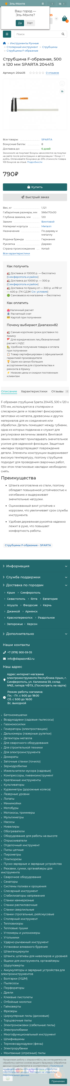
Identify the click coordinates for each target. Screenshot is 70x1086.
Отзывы (59, 391)
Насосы (9, 822)
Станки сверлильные (19, 909)
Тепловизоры (13, 923)
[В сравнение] (62, 91)
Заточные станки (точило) (22, 761)
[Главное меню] (42, 4)
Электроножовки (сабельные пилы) (29, 1025)
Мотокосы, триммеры (19, 812)
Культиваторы (14, 784)
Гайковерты (12, 1006)
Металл (46, 226)
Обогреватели (14, 831)
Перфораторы (14, 988)
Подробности (34, 162)
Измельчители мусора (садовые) (27, 771)
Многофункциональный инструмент (30, 1034)
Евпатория (50, 598)
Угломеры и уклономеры (22, 933)
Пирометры (12, 854)
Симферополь (30, 592)
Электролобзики (16, 1030)
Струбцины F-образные (22, 50)
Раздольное (46, 617)
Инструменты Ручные (24, 43)
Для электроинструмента (22, 752)
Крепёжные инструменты (22, 780)
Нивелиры (11, 826)
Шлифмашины (14, 1039)
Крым (11, 592)
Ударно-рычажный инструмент (26, 942)
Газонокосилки (14, 724)
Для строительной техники (23, 747)
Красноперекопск (19, 617)
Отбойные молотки (18, 1002)
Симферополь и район (23, 276)
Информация (17, 566)
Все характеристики (16, 253)
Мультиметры (14, 817)
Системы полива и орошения (25, 886)
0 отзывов (52, 72)
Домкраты (11, 757)
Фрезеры (10, 1011)
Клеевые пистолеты (18, 997)
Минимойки (12, 803)
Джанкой (13, 611)
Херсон (32, 624)
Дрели (8, 992)
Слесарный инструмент (21, 891)
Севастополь (16, 598)
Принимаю (58, 1081)
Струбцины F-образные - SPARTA (28, 545)
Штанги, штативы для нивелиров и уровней (35, 956)
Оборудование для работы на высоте (31, 836)
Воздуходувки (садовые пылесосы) (29, 719)
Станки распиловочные (21, 905)
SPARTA (46, 139)
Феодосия (30, 605)
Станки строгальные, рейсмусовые (29, 914)
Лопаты (9, 798)
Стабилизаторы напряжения (24, 895)
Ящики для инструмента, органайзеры (31, 961)
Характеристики (34, 391)
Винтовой (47, 221)
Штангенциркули (16, 951)
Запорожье (15, 624)
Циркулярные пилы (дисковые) (26, 1016)
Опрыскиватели (15, 840)
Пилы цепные (14, 850)
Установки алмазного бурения (26, 947)
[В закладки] (62, 83)
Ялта (34, 598)
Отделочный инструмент (22, 845)
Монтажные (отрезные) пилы (25, 1053)
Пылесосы (11, 983)
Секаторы (11, 881)
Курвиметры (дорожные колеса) (27, 789)
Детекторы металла (18, 738)
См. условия (39, 291)
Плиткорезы (13, 859)
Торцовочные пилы (18, 1020)
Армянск (31, 611)
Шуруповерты (14, 965)
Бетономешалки (15, 715)
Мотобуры (11, 808)
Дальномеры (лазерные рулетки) (28, 733)
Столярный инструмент (22, 46)
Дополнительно (20, 634)
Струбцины (49, 46)
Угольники (11, 937)
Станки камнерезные (19, 900)
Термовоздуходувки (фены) (23, 1043)
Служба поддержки (23, 577)
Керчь (47, 605)
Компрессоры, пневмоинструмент (28, 775)
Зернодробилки (15, 766)
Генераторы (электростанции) (26, 729)
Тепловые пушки (16, 928)
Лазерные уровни (17, 794)
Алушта (12, 605)
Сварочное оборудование (22, 877)
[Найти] (63, 34)
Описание (9, 391)
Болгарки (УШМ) (16, 978)
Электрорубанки (16, 1048)
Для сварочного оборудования (26, 743)
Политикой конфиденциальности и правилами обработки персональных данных (33, 1068)
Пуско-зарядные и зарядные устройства (33, 864)
